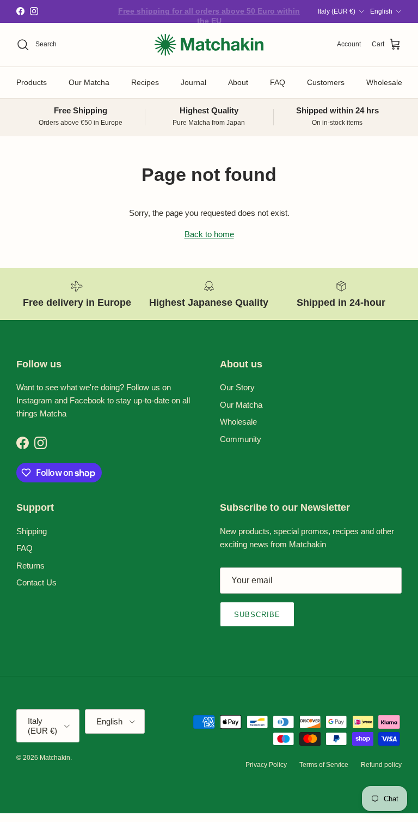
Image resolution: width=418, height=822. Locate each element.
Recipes (145, 82)
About (238, 82)
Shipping (31, 531)
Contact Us (36, 582)
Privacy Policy (266, 765)
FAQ (277, 82)
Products (31, 82)
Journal (193, 82)
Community (240, 439)
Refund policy (381, 765)
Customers (326, 82)
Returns (30, 565)
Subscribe (257, 615)
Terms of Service (323, 765)
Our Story (237, 387)
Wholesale (384, 82)
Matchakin (55, 757)
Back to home (209, 234)
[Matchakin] (209, 45)
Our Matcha (89, 82)
